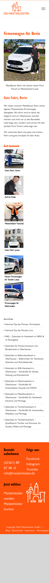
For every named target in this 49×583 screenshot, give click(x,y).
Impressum (30, 530)
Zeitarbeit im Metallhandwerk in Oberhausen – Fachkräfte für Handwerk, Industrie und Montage (23, 397)
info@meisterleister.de (19, 473)
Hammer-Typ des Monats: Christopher (22, 324)
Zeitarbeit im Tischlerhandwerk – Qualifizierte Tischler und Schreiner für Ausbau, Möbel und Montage (23, 423)
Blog (8, 530)
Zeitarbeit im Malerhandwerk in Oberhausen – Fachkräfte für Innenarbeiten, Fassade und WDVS (20, 384)
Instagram (33, 464)
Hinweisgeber (43, 530)
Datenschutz (17, 530)
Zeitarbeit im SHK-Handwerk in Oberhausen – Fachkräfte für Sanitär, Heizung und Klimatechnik (22, 371)
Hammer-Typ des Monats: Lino (19, 330)
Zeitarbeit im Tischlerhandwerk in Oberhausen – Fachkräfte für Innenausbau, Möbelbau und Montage (24, 410)
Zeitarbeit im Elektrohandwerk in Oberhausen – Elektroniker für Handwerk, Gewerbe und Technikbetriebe (24, 358)
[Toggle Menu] (43, 9)
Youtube (32, 469)
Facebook (33, 458)
